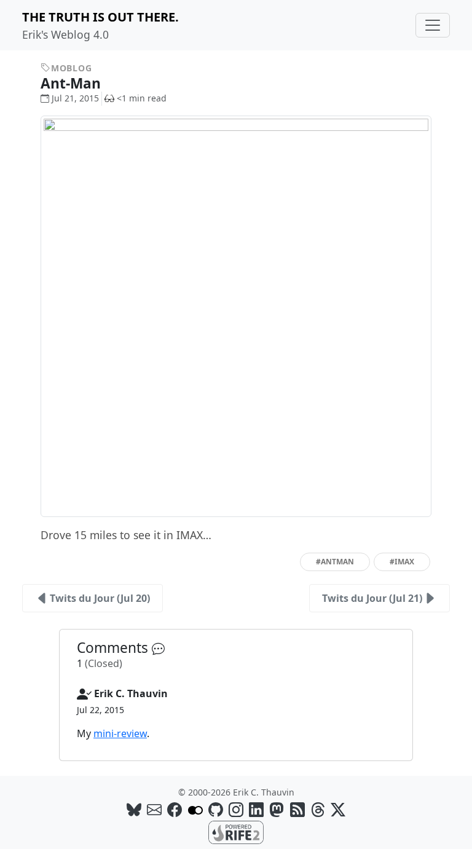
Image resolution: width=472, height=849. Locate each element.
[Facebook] (174, 809)
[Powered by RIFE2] (236, 831)
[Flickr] (195, 809)
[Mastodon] (276, 809)
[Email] (154, 809)
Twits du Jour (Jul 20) (100, 598)
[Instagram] (236, 809)
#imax (402, 561)
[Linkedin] (256, 809)
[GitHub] (215, 809)
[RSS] (297, 809)
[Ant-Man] (236, 314)
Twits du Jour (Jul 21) (372, 598)
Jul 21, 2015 (75, 98)
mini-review (120, 733)
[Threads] (317, 809)
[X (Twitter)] (338, 809)
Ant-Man (72, 83)
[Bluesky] (134, 809)
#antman (335, 561)
